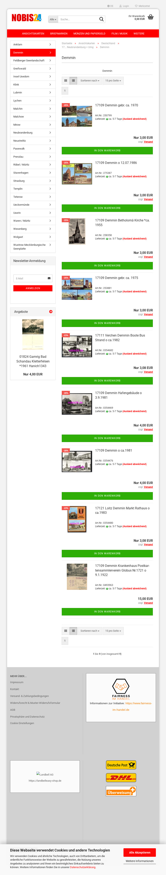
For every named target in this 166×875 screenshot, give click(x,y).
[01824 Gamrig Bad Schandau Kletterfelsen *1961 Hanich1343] (33, 334)
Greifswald (19, 68)
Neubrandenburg (22, 132)
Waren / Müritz (21, 220)
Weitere (139, 33)
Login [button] (125, 6)
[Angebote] (50, 312)
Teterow (18, 196)
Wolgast (18, 236)
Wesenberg (20, 228)
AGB (12, 709)
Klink (16, 84)
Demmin (18, 52)
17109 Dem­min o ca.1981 (113, 450)
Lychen (17, 100)
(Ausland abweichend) (134, 119)
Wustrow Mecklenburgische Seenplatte (29, 246)
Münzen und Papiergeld (89, 33)
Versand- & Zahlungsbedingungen (29, 696)
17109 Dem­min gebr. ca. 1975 (116, 278)
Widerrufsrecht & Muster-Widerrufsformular (35, 702)
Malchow (18, 116)
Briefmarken (58, 33)
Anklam (17, 44)
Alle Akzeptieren (139, 852)
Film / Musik (120, 33)
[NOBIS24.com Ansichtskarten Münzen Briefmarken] (26, 17)
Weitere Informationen (140, 861)
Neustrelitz (19, 140)
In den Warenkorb (107, 150)
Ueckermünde (21, 204)
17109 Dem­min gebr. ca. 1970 (116, 105)
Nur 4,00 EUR (33, 374)
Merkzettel (143, 6)
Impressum (16, 682)
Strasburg (18, 180)
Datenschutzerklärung (82, 867)
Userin (17, 212)
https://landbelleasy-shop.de (45, 780)
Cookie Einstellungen (22, 723)
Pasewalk (19, 148)
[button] (110, 6)
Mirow (16, 124)
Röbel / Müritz (21, 164)
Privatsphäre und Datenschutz (27, 716)
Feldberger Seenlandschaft (28, 60)
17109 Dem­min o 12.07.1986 (116, 163)
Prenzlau (18, 156)
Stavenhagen (20, 172)
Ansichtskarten (33, 33)
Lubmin (17, 92)
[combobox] (90, 81)
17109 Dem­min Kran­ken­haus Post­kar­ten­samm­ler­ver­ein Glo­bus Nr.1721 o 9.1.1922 (122, 570)
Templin (17, 188)
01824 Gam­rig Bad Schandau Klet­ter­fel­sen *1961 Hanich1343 (33, 361)
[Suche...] (101, 19)
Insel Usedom (21, 76)
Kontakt (14, 689)
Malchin (17, 108)
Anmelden (33, 288)
